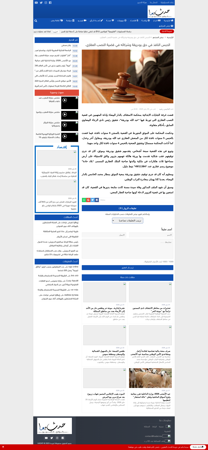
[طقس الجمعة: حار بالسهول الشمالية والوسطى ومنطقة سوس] (104, 327)
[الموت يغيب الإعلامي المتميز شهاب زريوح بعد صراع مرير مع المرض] (104, 370)
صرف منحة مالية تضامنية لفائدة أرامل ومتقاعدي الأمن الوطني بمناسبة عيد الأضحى (150, 352)
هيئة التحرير (142, 2)
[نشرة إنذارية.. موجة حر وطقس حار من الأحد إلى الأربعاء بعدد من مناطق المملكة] (104, 284)
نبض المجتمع (158, 37)
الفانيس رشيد (164, 109)
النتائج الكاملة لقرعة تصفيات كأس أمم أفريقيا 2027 (50, 86)
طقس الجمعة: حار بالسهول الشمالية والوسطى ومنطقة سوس (108, 352)
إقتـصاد (62, 146)
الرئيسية (170, 37)
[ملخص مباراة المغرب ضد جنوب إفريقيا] (57, 103)
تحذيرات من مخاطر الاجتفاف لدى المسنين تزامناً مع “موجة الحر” (151, 309)
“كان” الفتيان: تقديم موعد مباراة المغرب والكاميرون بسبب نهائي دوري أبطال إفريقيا (36, 55)
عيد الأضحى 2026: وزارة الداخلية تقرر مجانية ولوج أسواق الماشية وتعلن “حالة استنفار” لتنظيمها (150, 397)
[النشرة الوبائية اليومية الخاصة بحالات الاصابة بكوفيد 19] (57, 137)
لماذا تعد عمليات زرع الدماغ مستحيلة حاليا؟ (49, 32)
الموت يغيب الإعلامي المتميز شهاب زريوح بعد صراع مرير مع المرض (106, 395)
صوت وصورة (57, 92)
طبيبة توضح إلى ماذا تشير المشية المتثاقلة (60, 231)
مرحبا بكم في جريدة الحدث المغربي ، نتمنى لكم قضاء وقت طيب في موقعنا (158, 447)
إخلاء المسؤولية (167, 2)
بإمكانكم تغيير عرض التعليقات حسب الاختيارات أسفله (127, 214)
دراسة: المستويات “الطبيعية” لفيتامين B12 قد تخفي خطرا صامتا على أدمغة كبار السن (112, 32)
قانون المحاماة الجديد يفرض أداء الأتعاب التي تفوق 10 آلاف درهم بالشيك (41, 76)
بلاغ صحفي (66, 45)
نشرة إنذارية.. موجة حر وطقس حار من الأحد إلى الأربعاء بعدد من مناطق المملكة (105, 309)
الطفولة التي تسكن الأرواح (67, 237)
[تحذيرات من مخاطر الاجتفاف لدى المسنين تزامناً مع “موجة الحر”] (150, 284)
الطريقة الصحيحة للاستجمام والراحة (52, 276)
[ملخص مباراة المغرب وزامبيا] (57, 115)
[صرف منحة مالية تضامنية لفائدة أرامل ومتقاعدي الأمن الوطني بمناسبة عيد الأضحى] (150, 327)
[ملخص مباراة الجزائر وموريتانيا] (57, 126)
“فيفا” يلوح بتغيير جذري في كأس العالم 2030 (52, 66)
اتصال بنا (153, 2)
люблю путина (71, 295)
